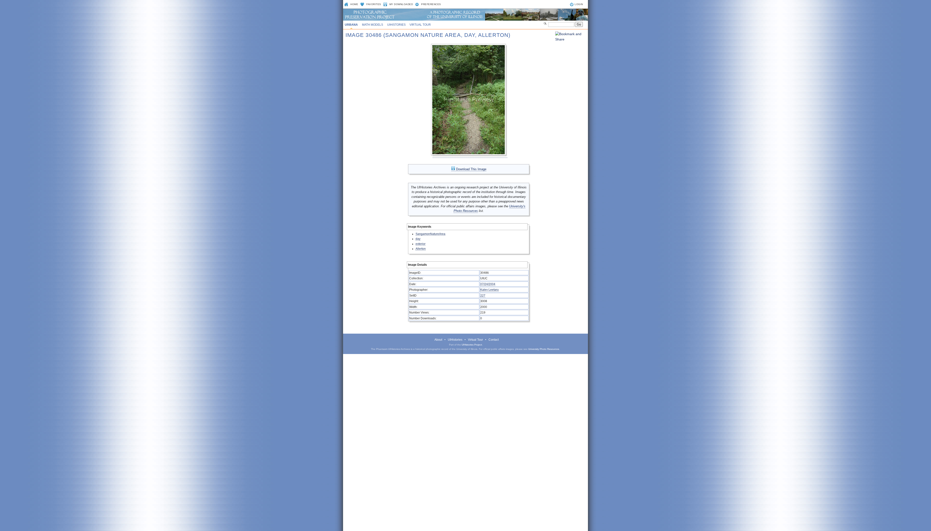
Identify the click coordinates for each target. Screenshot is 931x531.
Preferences (431, 4)
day (418, 238)
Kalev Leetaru (489, 289)
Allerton (421, 248)
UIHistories (396, 24)
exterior (420, 243)
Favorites (373, 4)
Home (354, 4)
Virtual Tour (420, 24)
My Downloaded (401, 4)
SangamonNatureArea (430, 233)
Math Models (372, 24)
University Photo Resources (543, 349)
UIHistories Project (472, 344)
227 (482, 295)
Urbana (351, 24)
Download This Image (470, 169)
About (438, 339)
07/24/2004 (487, 284)
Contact (494, 339)
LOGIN (579, 4)
